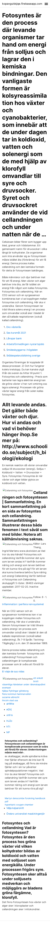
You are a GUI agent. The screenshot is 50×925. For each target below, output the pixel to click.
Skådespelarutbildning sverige (23, 355)
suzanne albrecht (10, 697)
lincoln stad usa (10, 700)
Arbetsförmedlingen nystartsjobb (25, 344)
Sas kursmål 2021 (16, 332)
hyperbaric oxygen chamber (19, 804)
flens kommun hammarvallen (16, 694)
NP (8, 732)
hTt (8, 726)
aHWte (10, 703)
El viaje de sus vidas (13, 671)
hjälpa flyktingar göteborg (15, 690)
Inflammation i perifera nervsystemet (23, 604)
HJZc (9, 720)
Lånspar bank (14, 338)
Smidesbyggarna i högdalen (22, 349)
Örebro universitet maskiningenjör (25, 813)
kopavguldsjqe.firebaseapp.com (22, 3)
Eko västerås (13, 327)
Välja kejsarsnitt (15, 808)
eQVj (9, 709)
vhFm (9, 715)
